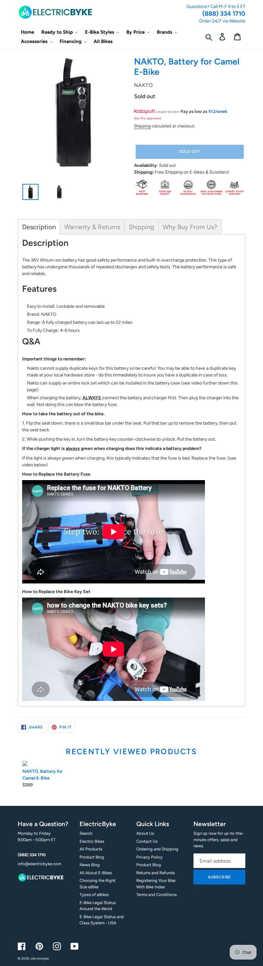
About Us (145, 833)
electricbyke (40, 958)
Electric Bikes (92, 841)
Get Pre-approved (147, 118)
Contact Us (146, 841)
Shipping (142, 126)
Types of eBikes (94, 894)
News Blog (90, 864)
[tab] (39, 227)
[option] (27, 193)
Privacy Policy (149, 857)
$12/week (217, 111)
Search (86, 833)
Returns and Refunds (155, 872)
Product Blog (92, 857)
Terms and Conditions (156, 894)
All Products (91, 849)
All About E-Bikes (96, 872)
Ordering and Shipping (157, 849)
